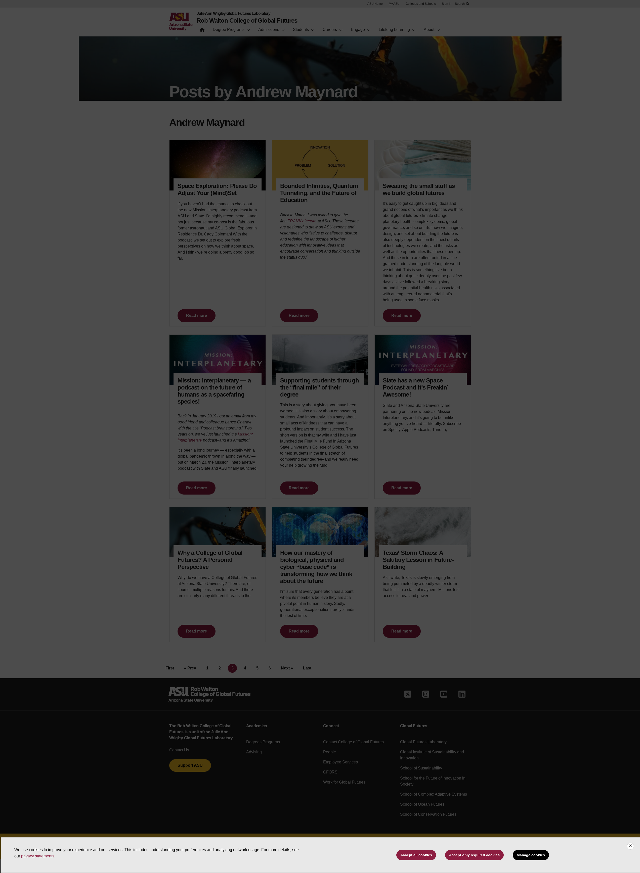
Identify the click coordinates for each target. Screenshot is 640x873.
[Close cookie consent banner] (630, 846)
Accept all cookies (416, 855)
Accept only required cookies (474, 855)
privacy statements (37, 856)
